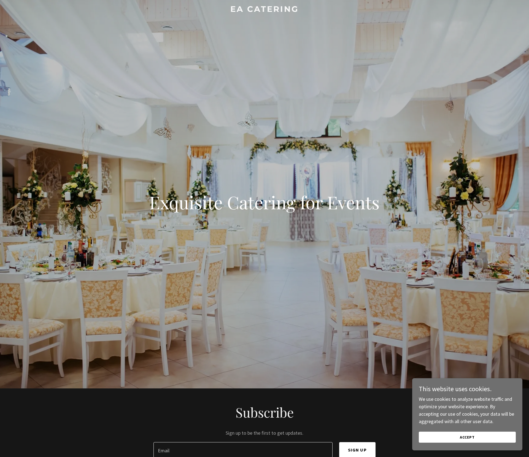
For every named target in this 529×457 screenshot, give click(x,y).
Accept (467, 437)
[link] (264, 10)
